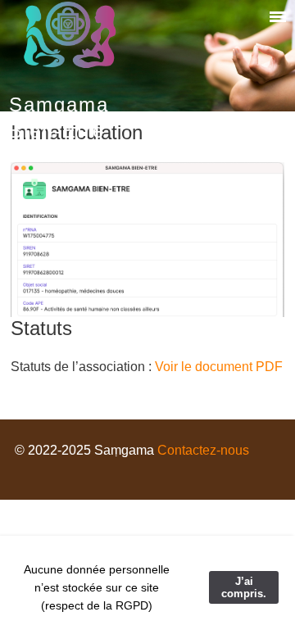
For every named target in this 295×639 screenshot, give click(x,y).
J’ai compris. (243, 587)
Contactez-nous (203, 450)
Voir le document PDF (219, 367)
